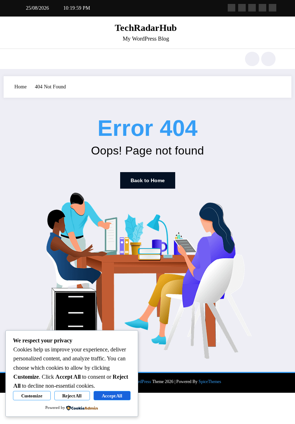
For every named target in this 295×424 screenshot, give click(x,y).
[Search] (252, 59)
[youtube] (272, 7)
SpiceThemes (210, 381)
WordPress (141, 381)
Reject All (72, 395)
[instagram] (262, 7)
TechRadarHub (146, 28)
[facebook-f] (231, 7)
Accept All (112, 395)
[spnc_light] (268, 59)
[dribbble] (252, 7)
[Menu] (23, 59)
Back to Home (148, 180)
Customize (31, 395)
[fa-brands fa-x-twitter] (242, 7)
